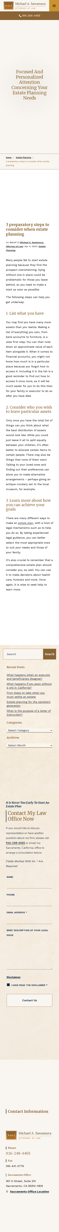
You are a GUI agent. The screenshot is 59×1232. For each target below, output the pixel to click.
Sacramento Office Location (29, 1191)
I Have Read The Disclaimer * (29, 985)
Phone (11, 894)
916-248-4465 (31, 15)
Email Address (17, 912)
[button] (54, 5)
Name (10, 877)
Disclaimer (14, 977)
